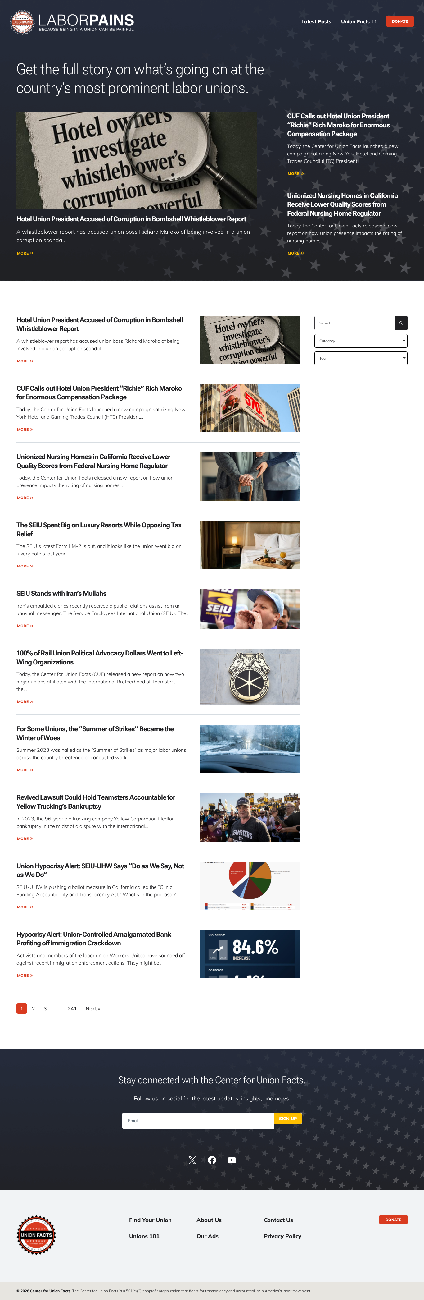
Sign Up (288, 1118)
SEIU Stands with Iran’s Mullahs (61, 593)
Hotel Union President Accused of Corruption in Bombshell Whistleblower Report (131, 219)
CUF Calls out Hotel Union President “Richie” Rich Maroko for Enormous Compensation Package (338, 125)
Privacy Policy (282, 1236)
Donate (400, 21)
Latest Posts (316, 21)
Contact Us (278, 1220)
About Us (209, 1220)
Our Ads (207, 1236)
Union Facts (355, 21)
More (23, 253)
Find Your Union (150, 1220)
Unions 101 (144, 1236)
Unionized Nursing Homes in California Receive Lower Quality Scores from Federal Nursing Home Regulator (342, 204)
